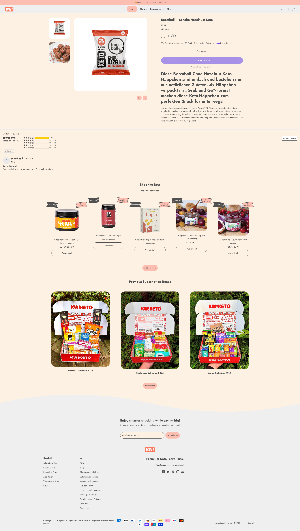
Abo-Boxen (48, 476)
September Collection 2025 (150, 372)
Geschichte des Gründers (91, 499)
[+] (173, 36)
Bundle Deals (49, 467)
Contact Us (84, 508)
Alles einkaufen (50, 463)
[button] (287, 9)
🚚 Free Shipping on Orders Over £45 (150, 2)
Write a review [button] (289, 138)
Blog (82, 467)
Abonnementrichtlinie (89, 472)
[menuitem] (60, 29)
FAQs (82, 463)
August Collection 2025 (219, 373)
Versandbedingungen (89, 481)
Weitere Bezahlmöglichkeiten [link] (202, 66)
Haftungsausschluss (88, 494)
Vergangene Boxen (51, 481)
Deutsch (251, 523)
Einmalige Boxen (50, 472)
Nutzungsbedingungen (90, 490)
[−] (163, 36)
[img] (17, 158)
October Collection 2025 (80, 370)
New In (46, 485)
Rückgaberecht (86, 485)
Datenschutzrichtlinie (89, 476)
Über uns (84, 503)
